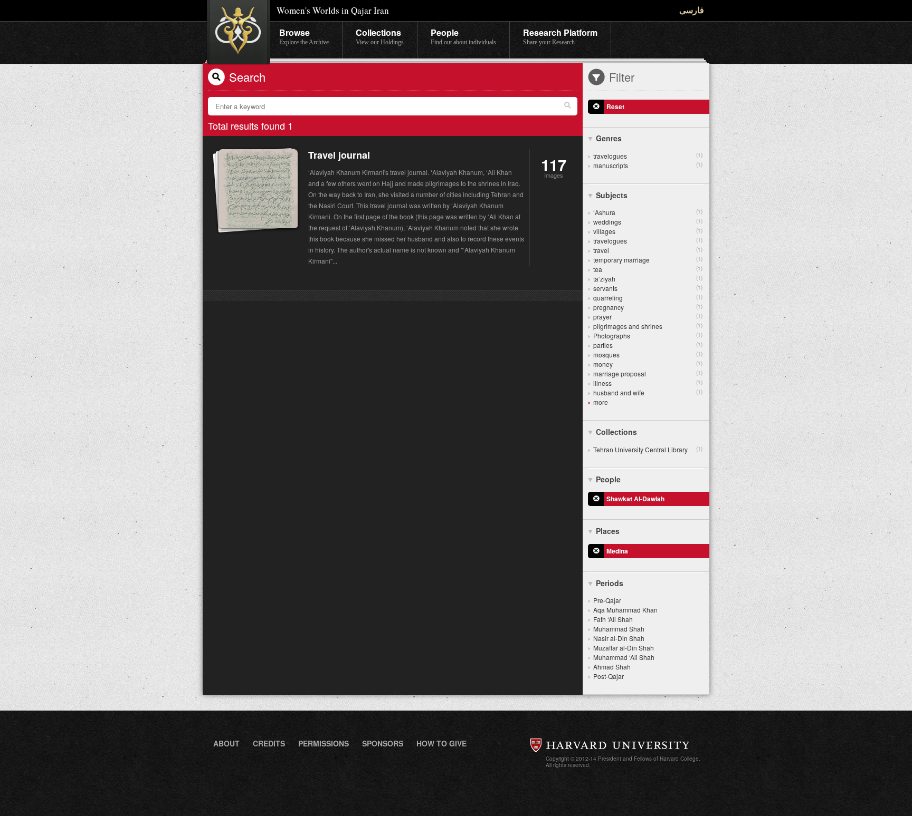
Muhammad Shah (618, 628)
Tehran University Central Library (647, 449)
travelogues (647, 155)
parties (647, 345)
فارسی (691, 10)
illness (647, 382)
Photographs (647, 335)
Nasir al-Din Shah (618, 638)
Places (608, 531)
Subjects (612, 195)
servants (647, 288)
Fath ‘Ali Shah (613, 619)
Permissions (323, 743)
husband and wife (647, 392)
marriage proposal (647, 373)
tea (647, 269)
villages (647, 231)
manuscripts (647, 165)
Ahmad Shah (612, 666)
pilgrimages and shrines (647, 326)
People (463, 36)
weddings (647, 221)
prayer (647, 316)
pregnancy (647, 307)
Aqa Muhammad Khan (625, 609)
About (226, 743)
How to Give (441, 743)
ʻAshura (647, 212)
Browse (304, 36)
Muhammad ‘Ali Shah (623, 657)
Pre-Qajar (607, 600)
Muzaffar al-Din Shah (623, 647)
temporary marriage (647, 259)
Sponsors (382, 743)
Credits (269, 743)
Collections (380, 36)
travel (647, 250)
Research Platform (560, 36)
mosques (647, 354)
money (647, 364)
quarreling (647, 297)
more (600, 401)
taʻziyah (647, 278)
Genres (609, 138)
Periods (609, 583)
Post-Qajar (608, 676)
